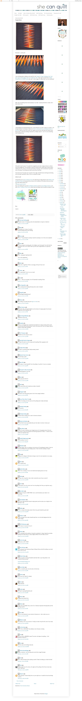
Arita (21, 643)
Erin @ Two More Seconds (25, 369)
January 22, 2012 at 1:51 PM (23, 273)
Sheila (21, 476)
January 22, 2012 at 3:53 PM (23, 365)
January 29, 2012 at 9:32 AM (23, 639)
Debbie (21, 508)
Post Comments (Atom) (25, 685)
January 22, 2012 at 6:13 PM (23, 409)
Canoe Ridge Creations (46, 185)
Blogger (46, 693)
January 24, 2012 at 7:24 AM (23, 585)
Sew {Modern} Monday (33, 185)
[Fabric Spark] (62, 91)
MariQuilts (22, 445)
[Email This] (28, 214)
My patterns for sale (57, 13)
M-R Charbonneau (23, 524)
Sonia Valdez (22, 567)
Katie (21, 461)
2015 (60, 176)
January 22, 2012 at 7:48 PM (23, 434)
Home (15, 13)
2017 (60, 173)
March (61, 199)
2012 (60, 182)
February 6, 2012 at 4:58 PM (23, 669)
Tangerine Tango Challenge (42, 76)
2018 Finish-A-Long (33, 15)
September (62, 188)
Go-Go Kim (22, 540)
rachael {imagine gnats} (24, 438)
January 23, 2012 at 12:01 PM (23, 543)
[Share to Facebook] (31, 214)
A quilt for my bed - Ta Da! (62, 219)
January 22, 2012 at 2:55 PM (23, 343)
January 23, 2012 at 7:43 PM (23, 570)
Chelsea (21, 531)
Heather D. (22, 515)
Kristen (21, 596)
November (62, 185)
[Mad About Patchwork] (62, 64)
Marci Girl (21, 362)
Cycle (27, 79)
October (62, 187)
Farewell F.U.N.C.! (63, 220)
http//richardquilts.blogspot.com (24, 561)
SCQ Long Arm (25, 15)
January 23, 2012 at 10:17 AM (23, 527)
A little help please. (62, 227)
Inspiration (62, 212)
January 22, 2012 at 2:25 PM (23, 319)
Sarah (21, 384)
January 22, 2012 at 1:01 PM (23, 232)
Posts (60, 144)
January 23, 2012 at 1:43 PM (23, 563)
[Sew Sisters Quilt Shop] (62, 55)
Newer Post (18, 683)
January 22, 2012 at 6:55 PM (23, 424)
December (62, 183)
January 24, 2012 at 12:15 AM (23, 577)
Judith (20, 263)
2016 (60, 175)
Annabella (21, 323)
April (61, 197)
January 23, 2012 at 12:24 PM (23, 552)
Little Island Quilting (23, 220)
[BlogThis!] (29, 214)
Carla (21, 581)
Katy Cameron (22, 307)
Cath (20, 665)
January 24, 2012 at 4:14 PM (23, 615)
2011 (60, 238)
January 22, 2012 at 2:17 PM (23, 311)
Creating (61, 206)
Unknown (21, 673)
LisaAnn (21, 589)
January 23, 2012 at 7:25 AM (23, 495)
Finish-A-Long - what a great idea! (63, 235)
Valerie (21, 603)
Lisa (20, 277)
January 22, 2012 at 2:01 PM (23, 295)
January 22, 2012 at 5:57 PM (23, 402)
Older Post (52, 683)
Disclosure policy (50, 15)
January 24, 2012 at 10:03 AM (23, 600)
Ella (20, 454)
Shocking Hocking (23, 406)
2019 (60, 169)
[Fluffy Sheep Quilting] (62, 73)
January (61, 202)
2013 (60, 180)
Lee (20, 634)
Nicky (20, 253)
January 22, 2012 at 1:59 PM (23, 288)
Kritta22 (21, 574)
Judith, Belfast (22, 469)
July (61, 192)
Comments (61, 146)
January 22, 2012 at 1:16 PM (23, 249)
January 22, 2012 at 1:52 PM (23, 281)
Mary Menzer (22, 428)
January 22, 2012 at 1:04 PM (23, 239)
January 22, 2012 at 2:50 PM (23, 336)
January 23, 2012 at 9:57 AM (23, 520)
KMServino (22, 619)
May (61, 195)
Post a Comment (20, 681)
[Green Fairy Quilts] (62, 46)
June (61, 194)
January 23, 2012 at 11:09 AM (23, 536)
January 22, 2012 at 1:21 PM (23, 266)
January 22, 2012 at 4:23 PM (23, 380)
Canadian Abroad (22, 347)
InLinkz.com (59, 96)
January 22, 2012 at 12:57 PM (23, 223)
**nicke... (20, 270)
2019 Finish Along (39, 13)
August (61, 190)
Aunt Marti (22, 491)
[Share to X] (30, 214)
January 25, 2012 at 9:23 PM (23, 630)
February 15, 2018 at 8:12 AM (23, 678)
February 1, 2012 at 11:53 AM (23, 661)
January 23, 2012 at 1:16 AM (23, 472)
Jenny (21, 377)
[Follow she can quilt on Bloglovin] (61, 165)
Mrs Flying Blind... (22, 285)
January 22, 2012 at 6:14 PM (23, 417)
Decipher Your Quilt (18, 15)
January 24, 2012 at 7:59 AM (23, 592)
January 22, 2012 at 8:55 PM (23, 441)
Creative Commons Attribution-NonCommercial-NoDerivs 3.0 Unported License (62, 255)
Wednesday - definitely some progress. (63, 209)
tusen (21, 483)
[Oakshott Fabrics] (62, 82)
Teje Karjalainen (23, 499)
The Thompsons (23, 333)
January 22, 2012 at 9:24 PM (23, 450)
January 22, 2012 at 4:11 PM (23, 373)
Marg (20, 227)
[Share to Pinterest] (32, 214)
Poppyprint (22, 391)
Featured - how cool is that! (63, 205)
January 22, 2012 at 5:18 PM (23, 395)
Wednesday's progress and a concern (63, 215)
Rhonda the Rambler (23, 421)
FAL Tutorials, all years (48, 13)
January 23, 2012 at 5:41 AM (23, 487)
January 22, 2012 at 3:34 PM (23, 358)
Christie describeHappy (24, 650)
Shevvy (20, 236)
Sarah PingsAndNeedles (24, 315)
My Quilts (20, 13)
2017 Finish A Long (42, 15)
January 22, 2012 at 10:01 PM (23, 457)
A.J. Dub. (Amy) (22, 627)
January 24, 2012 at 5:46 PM (23, 623)
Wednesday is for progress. (63, 232)
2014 (60, 178)
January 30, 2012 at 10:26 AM (23, 646)
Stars (61, 229)
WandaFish (22, 292)
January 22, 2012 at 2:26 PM (23, 329)
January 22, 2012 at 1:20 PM (23, 259)
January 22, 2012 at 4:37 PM (23, 387)
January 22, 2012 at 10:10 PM (23, 465)
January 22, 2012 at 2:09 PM (23, 303)
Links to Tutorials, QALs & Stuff (29, 13)
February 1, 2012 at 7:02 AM (23, 653)
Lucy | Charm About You (24, 399)
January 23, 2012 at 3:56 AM (23, 479)
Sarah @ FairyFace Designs (25, 340)
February (62, 200)
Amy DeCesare (23, 547)
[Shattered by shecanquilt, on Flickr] (29, 50)
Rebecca (20, 299)
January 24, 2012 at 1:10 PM (23, 608)
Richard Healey (22, 556)
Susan (20, 243)
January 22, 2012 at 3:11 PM (23, 351)
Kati (20, 657)
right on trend (34, 301)
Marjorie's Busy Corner (24, 355)
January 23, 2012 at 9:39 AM (23, 511)
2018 (60, 171)
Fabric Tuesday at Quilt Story (24, 187)
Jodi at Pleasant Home (28, 179)
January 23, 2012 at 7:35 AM (23, 504)
